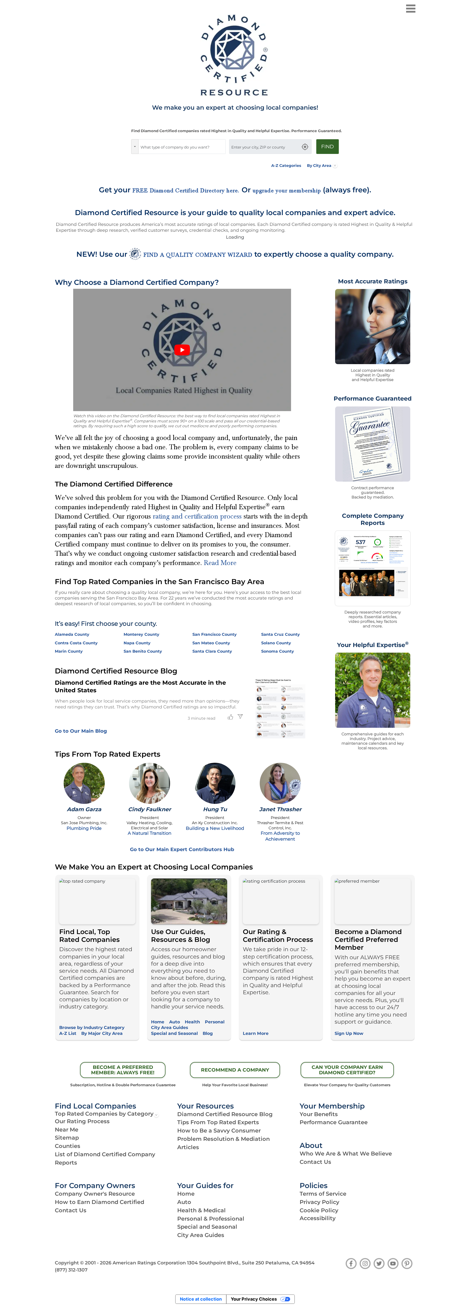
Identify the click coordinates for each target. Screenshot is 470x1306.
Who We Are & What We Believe (346, 1153)
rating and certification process (197, 516)
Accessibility (318, 1218)
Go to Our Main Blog (81, 731)
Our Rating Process (82, 1121)
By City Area (319, 165)
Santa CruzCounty (280, 634)
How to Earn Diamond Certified (99, 1202)
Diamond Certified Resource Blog (225, 1114)
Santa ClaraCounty (212, 651)
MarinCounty (69, 651)
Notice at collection (201, 1299)
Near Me (66, 1129)
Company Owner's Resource (95, 1193)
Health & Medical (201, 1210)
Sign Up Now (349, 1033)
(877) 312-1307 (71, 1270)
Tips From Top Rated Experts (218, 1122)
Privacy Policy (319, 1202)
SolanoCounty (276, 643)
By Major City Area (102, 1033)
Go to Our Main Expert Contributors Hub (182, 849)
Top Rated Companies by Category (104, 1113)
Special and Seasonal (174, 1033)
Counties (67, 1146)
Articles (188, 1147)
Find (327, 146)
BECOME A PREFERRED (122, 1069)
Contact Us (315, 1161)
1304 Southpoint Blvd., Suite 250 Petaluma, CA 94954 (251, 1263)
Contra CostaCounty (76, 643)
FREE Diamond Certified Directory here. (186, 190)
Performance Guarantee (334, 1122)
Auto (174, 1021)
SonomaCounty (277, 651)
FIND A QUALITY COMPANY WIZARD (198, 255)
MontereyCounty (141, 634)
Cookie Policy (319, 1210)
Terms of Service (323, 1193)
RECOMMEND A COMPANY (235, 1070)
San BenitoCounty (143, 651)
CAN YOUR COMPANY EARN (347, 1069)
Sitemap (67, 1137)
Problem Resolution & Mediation (223, 1138)
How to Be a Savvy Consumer (219, 1130)
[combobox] (182, 146)
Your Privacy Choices (254, 1299)
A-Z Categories (286, 165)
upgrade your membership (287, 190)
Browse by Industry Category (91, 1027)
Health (192, 1021)
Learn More (256, 1033)
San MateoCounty (211, 643)
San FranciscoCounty (214, 634)
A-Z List (67, 1033)
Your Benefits (319, 1114)
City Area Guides (169, 1027)
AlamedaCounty (72, 634)
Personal (214, 1021)
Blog (208, 1033)
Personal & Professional (210, 1218)
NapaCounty (137, 643)
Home (157, 1021)
